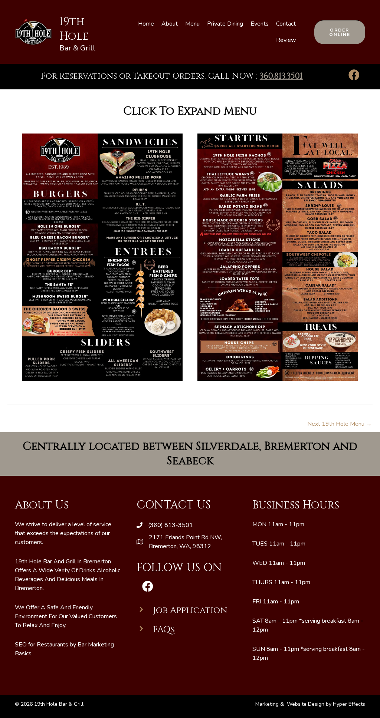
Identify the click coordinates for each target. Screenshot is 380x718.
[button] (339, 32)
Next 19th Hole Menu (339, 424)
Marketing (267, 704)
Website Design (305, 704)
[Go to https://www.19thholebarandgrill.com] (58, 31)
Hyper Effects (349, 704)
